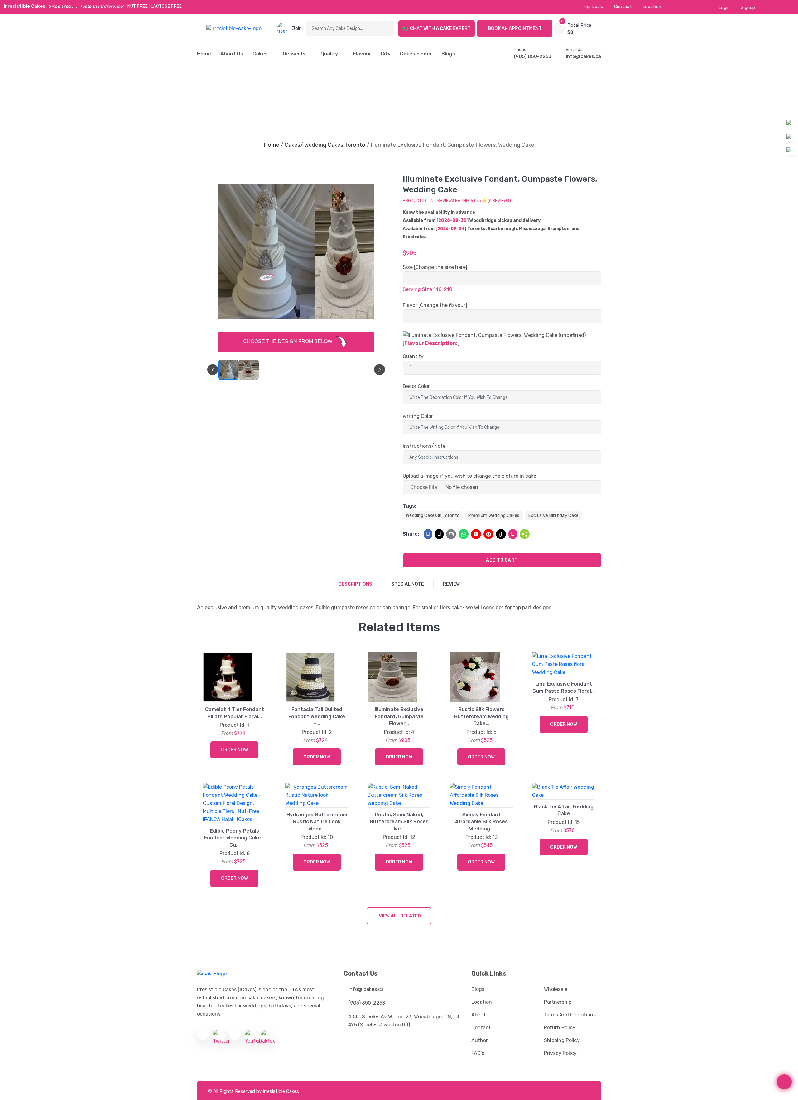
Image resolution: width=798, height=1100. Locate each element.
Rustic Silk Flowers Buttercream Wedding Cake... (481, 716)
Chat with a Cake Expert (440, 28)
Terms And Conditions (570, 1015)
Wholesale (555, 989)
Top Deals (593, 6)
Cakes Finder (416, 54)
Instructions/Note (424, 446)
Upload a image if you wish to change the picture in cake (469, 476)
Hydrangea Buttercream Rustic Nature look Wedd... (316, 822)
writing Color (418, 416)
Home (271, 144)
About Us (231, 54)
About (478, 1015)
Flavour (362, 54)
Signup (748, 7)
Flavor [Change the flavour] (435, 305)
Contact (623, 6)
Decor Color (416, 386)
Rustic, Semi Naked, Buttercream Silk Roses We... (399, 822)
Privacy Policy (560, 1053)
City (386, 54)
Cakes (260, 54)
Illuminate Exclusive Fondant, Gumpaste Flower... (399, 716)
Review (451, 584)
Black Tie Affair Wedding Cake (564, 810)
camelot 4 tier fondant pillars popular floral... (234, 712)
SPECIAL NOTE (407, 584)
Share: (411, 534)
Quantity (413, 356)
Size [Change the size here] (435, 267)
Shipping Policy (562, 1040)
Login (724, 7)
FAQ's (477, 1053)
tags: (409, 506)
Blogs (448, 54)
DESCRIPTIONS (355, 584)
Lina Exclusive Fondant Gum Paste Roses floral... (563, 687)
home (204, 54)
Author (479, 1040)
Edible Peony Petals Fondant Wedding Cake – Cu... (234, 838)
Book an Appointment (515, 28)
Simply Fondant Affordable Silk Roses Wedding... (481, 822)
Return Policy (559, 1028)
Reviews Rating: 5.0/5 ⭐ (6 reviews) (474, 200)
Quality (329, 54)
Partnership (557, 1002)
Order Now (234, 750)
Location (652, 6)
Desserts (294, 54)
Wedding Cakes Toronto (334, 144)
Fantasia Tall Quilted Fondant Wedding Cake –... (316, 716)
